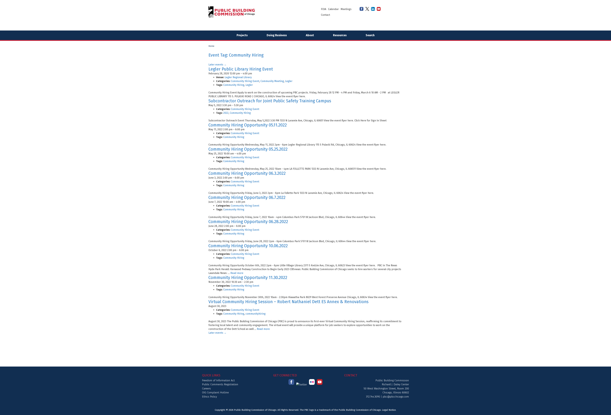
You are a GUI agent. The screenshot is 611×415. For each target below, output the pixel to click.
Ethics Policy (209, 396)
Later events (217, 64)
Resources (340, 35)
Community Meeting (272, 81)
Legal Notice (389, 409)
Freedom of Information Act (218, 380)
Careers (206, 388)
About (310, 35)
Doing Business (277, 35)
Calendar (333, 9)
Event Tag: (235, 55)
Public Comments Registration (220, 384)
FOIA (323, 9)
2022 (225, 112)
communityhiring (256, 313)
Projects (242, 35)
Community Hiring (233, 84)
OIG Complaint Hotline (215, 392)
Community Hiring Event (245, 81)
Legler (288, 81)
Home (211, 46)
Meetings (346, 9)
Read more (236, 273)
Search (370, 35)
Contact (325, 14)
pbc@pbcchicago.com (396, 396)
